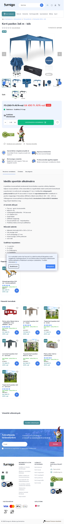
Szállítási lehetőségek (10, 115)
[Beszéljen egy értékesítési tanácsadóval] (13, 144)
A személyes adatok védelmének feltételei (24, 484)
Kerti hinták (38, 483)
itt (16, 262)
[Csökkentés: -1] (5, 122)
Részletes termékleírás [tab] (9, 171)
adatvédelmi (25, 448)
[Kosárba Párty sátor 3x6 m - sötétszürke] (58, 363)
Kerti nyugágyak (39, 475)
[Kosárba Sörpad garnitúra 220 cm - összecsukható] (17, 290)
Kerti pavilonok (39, 477)
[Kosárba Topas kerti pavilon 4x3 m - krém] (58, 332)
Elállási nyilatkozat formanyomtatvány (24, 476)
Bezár (5, 129)
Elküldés (55, 444)
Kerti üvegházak (39, 472)
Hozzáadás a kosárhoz (34, 122)
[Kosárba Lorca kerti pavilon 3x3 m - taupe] (37, 332)
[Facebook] (3, 472)
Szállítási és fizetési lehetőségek (24, 468)
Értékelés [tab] (20, 171)
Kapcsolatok (47, 5)
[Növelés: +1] (15, 122)
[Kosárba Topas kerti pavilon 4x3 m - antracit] (17, 394)
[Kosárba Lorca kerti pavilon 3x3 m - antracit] (17, 363)
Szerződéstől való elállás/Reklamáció (24, 480)
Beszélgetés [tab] (28, 171)
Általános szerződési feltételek (24, 472)
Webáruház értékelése (22, 489)
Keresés (41, 5)
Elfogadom (50, 266)
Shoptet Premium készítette (53, 521)
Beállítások (14, 266)
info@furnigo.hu (57, 472)
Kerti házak (38, 470)
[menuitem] (8, 13)
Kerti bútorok (38, 467)
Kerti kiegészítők (39, 480)
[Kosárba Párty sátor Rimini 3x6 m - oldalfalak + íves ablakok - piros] (17, 332)
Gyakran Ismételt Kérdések (23, 493)
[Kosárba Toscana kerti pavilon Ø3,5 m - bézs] (37, 363)
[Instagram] (6, 472)
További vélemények (32, 423)
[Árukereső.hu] (8, 135)
